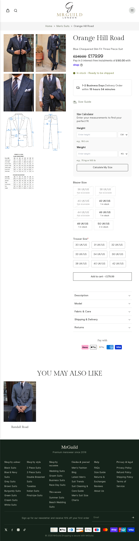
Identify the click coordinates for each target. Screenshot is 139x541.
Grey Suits (10, 481)
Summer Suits (56, 497)
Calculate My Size (102, 167)
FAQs (97, 467)
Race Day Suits (57, 485)
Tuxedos (31, 486)
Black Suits (10, 467)
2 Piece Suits (34, 467)
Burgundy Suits (12, 491)
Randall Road (19, 427)
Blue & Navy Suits (10, 474)
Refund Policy (124, 472)
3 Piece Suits (34, 472)
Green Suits (10, 495)
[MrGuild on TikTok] (24, 529)
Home (48, 26)
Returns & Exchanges (100, 479)
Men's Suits (63, 26)
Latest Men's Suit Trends (79, 479)
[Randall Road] (20, 401)
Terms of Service (121, 484)
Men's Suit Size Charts (80, 497)
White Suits (10, 504)
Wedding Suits (57, 471)
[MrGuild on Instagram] (18, 529)
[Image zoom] (19, 53)
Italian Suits (33, 491)
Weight (81, 147)
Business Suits (57, 480)
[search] (16, 10)
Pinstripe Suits (35, 495)
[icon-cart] (8, 10)
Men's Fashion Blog (79, 470)
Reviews (98, 486)
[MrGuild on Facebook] (12, 529)
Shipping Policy (125, 477)
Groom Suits (55, 475)
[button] (102, 276)
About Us (99, 491)
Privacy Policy (124, 467)
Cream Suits (11, 500)
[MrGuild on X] (6, 529)
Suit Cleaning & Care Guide (80, 488)
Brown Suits (10, 486)
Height (81, 128)
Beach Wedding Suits (57, 504)
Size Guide (100, 472)
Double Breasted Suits (36, 479)
